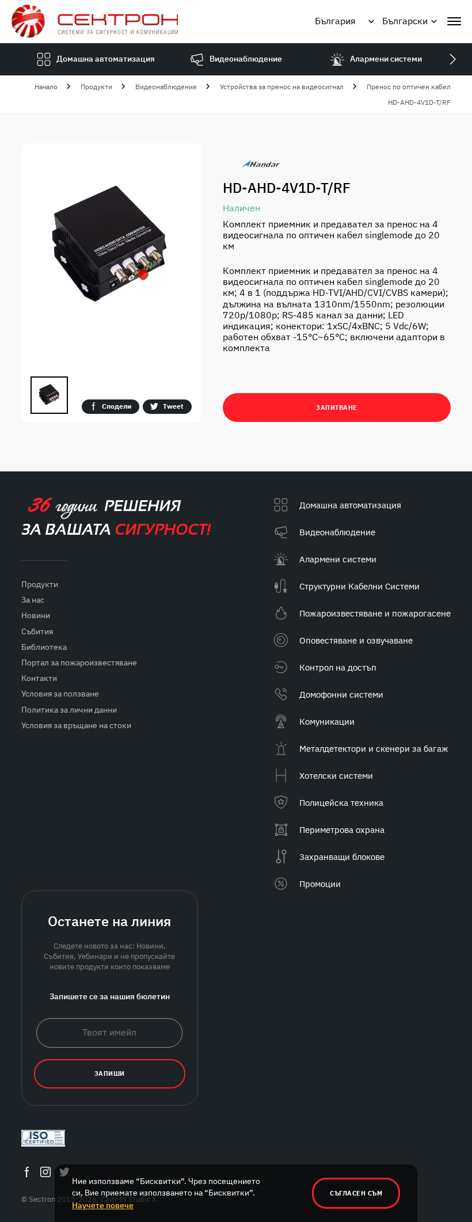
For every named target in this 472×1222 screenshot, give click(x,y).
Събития (37, 631)
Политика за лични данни (69, 710)
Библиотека (44, 647)
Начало (46, 86)
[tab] (49, 395)
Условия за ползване (60, 693)
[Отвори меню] (454, 21)
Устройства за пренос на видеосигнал (282, 86)
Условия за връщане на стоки (76, 725)
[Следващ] (452, 59)
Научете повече (103, 1205)
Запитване (336, 407)
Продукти (96, 86)
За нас (32, 600)
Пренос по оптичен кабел (409, 86)
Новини (35, 615)
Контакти (39, 678)
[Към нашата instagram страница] (45, 1172)
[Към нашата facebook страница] (26, 1172)
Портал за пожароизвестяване (79, 662)
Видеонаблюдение (166, 86)
